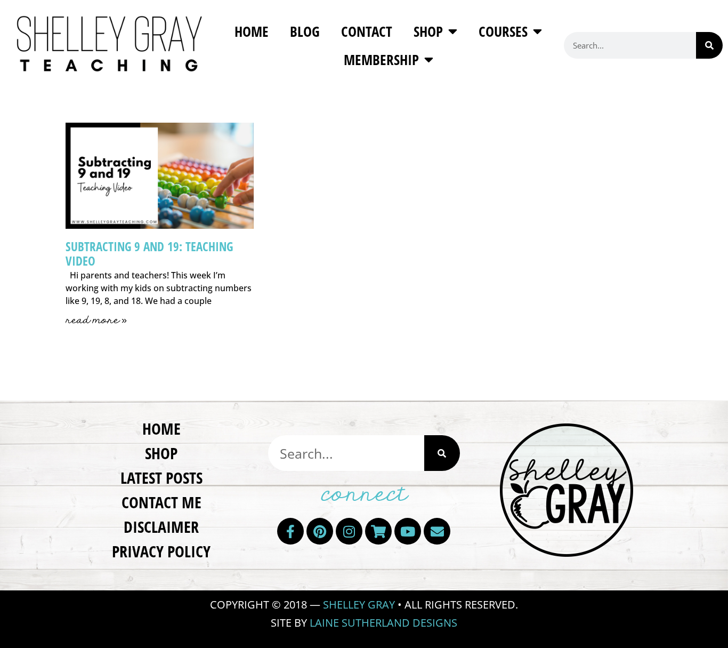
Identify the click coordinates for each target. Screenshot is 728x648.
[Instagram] (349, 531)
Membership (381, 59)
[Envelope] (437, 531)
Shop (428, 31)
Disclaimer (161, 527)
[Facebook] (290, 531)
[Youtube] (407, 531)
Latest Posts (161, 478)
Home (251, 31)
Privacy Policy (161, 551)
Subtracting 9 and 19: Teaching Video (149, 254)
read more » (96, 320)
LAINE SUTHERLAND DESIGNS (383, 622)
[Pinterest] (319, 531)
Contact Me (161, 502)
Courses (503, 31)
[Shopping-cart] (378, 531)
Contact (366, 31)
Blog (305, 31)
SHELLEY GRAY (359, 604)
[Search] (709, 45)
